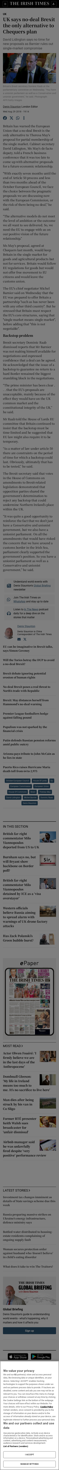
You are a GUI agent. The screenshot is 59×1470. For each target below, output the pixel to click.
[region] (29, 1415)
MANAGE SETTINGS (29, 1464)
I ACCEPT (29, 1454)
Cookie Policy (46, 1407)
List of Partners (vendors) (15, 1446)
